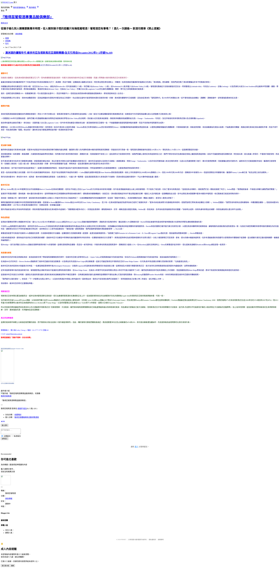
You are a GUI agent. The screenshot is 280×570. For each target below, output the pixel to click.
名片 (7, 43)
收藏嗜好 (17, 415)
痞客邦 (20, 408)
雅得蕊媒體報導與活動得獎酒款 (26, 417)
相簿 (7, 38)
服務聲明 (161, 539)
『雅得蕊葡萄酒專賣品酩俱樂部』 (27, 17)
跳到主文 (4, 23)
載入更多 (4, 425)
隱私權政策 (152, 539)
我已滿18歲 (5, 566)
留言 (25, 408)
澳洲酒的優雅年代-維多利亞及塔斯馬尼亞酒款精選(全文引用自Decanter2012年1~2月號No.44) (59, 52)
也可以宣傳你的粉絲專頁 (7, 383)
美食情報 (18, 34)
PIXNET (123, 539)
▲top (3, 421)
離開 (12, 566)
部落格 (7, 41)
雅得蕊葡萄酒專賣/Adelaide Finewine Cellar (12, 348)
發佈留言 (4, 439)
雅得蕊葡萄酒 (6, 396)
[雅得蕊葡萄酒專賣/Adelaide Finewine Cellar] (7, 381)
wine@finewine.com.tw (14, 334)
